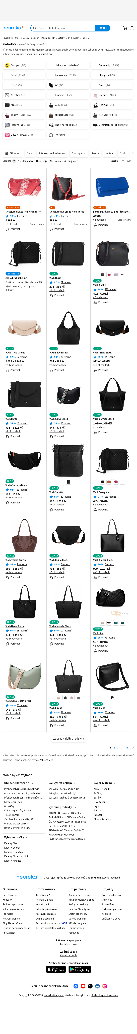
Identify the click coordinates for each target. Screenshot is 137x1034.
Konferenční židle (13, 802)
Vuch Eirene (55, 708)
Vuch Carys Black (58, 419)
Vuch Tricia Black (102, 352)
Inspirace (106, 914)
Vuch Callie (99, 708)
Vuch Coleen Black (103, 560)
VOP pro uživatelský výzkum (50, 928)
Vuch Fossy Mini (101, 492)
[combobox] (62, 28)
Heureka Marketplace (79, 909)
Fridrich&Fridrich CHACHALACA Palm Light (68, 817)
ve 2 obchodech (101, 365)
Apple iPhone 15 (102, 789)
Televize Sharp (11, 815)
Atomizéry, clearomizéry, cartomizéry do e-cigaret (23, 793)
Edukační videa (76, 928)
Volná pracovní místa (13, 909)
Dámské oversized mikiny (17, 828)
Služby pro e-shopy (78, 904)
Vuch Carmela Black (60, 626)
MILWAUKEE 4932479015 (61, 835)
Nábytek (98, 815)
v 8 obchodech (13, 431)
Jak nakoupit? (43, 895)
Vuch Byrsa (11, 419)
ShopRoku (106, 900)
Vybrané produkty (60, 807)
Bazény (97, 797)
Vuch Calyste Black (103, 419)
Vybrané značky (14, 838)
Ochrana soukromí (45, 919)
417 (127, 747)
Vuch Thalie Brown (16, 560)
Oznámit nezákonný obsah (16, 928)
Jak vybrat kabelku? (16, 278)
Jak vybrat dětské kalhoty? (63, 793)
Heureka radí (42, 904)
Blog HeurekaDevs (12, 923)
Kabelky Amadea (12, 860)
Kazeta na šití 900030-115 (62, 826)
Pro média (8, 914)
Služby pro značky (77, 914)
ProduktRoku (108, 904)
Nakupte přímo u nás (46, 909)
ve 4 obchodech (14, 365)
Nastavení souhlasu (46, 914)
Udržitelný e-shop (110, 919)
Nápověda (73, 933)
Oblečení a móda (102, 819)
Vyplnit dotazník (68, 955)
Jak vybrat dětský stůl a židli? (64, 789)
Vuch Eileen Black (58, 352)
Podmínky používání (13, 904)
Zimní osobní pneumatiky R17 (19, 819)
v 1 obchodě (12, 224)
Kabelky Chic (10, 843)
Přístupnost (9, 933)
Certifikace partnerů (111, 909)
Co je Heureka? (10, 895)
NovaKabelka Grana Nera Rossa (66, 212)
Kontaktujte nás (68, 944)
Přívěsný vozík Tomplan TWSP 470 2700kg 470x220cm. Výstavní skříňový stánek (68, 830)
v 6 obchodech (56, 290)
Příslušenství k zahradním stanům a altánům (23, 797)
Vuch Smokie (56, 492)
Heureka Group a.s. (53, 995)
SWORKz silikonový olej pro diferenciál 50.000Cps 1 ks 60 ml (68, 839)
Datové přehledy (77, 919)
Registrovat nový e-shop (81, 900)
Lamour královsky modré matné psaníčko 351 (112, 212)
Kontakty (7, 900)
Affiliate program (77, 923)
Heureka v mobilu (44, 900)
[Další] (133, 748)
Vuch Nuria (55, 278)
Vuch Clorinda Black (16, 485)
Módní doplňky (48, 37)
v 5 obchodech (56, 431)
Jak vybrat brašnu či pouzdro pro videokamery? (68, 797)
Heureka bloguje (11, 919)
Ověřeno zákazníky (111, 895)
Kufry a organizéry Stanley (17, 810)
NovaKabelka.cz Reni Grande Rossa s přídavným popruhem (25, 212)
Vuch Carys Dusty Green (19, 701)
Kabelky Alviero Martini (16, 856)
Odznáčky (9, 806)
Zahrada (98, 810)
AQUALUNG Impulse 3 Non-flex (65, 813)
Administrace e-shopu (79, 895)
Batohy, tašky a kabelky (68, 37)
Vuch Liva (98, 633)
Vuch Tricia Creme (15, 352)
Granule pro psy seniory (16, 823)
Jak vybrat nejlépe (61, 783)
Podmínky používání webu (105, 995)
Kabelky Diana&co (13, 852)
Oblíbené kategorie (16, 783)
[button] (102, 274)
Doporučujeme (103, 783)
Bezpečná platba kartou (48, 923)
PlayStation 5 (100, 802)
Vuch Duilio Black (58, 560)
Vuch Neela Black (15, 626)
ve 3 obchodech (57, 365)
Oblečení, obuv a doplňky (27, 37)
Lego (96, 806)
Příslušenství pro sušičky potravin (21, 789)
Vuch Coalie (99, 285)
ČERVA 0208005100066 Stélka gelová (67, 821)
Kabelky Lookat (12, 848)
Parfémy (98, 793)
